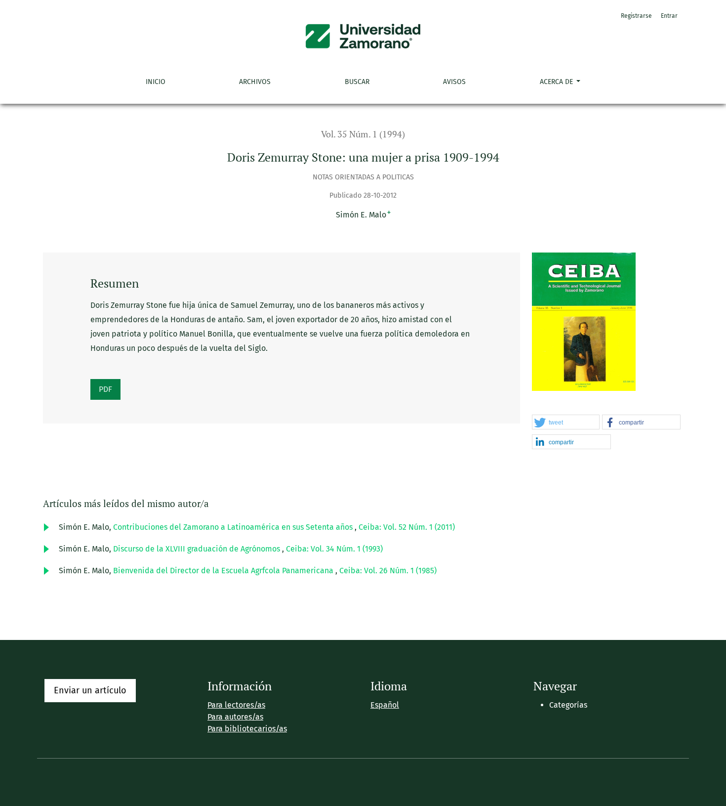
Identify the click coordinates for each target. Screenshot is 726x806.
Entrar (669, 15)
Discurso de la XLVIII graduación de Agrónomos (197, 548)
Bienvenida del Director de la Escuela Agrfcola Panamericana (224, 570)
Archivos (255, 82)
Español (384, 705)
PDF (105, 389)
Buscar (357, 82)
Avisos (454, 82)
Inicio (155, 82)
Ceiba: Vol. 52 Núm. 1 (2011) (407, 527)
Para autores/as (235, 716)
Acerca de (557, 82)
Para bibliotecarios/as (247, 728)
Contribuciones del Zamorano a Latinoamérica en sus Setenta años (234, 527)
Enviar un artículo (90, 690)
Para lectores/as (236, 705)
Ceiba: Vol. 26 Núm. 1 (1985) (388, 570)
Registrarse (636, 15)
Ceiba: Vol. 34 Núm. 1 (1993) (334, 548)
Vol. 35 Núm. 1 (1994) (363, 134)
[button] (565, 422)
